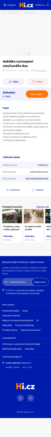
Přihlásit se (40, 5)
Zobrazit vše (42, 206)
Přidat (39, 81)
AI (38, 320)
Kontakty (29, 348)
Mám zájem (36, 94)
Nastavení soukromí (30, 329)
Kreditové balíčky (10, 310)
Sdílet (15, 81)
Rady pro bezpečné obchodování (17, 320)
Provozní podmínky (24, 325)
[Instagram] (30, 398)
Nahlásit (40, 190)
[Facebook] (20, 398)
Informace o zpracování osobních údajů (21, 343)
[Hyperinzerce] (26, 5)
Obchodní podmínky (12, 348)
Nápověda (7, 325)
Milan (8, 96)
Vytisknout (15, 190)
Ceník (25, 310)
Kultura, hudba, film (15, 13)
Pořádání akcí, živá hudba (34, 13)
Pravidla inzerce (10, 329)
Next (29, 54)
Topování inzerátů (11, 315)
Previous (22, 54)
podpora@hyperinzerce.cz (18, 362)
